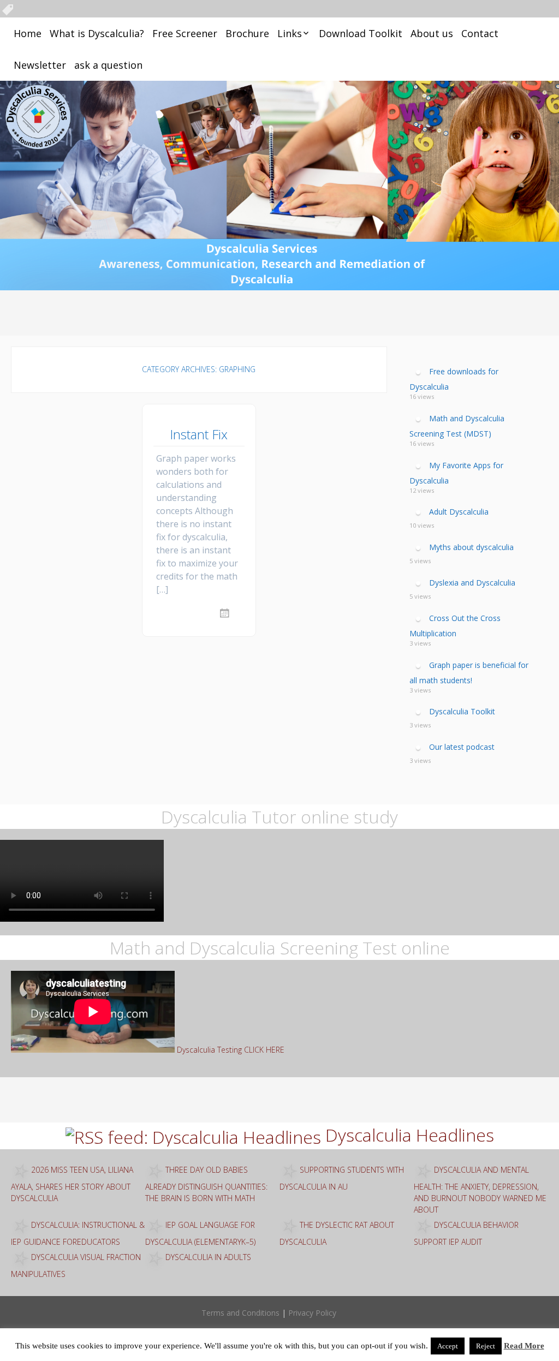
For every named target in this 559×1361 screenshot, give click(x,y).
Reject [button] (485, 1346)
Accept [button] (447, 1346)
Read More (524, 1345)
